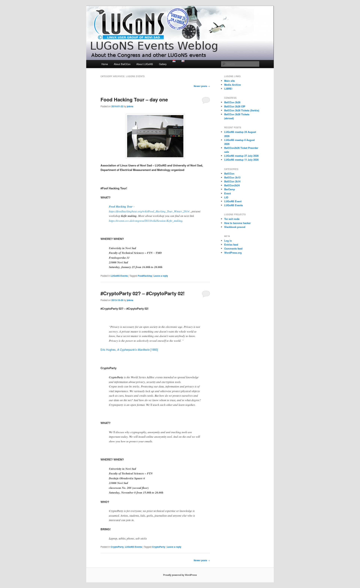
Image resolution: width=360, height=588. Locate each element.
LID (226, 197)
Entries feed (231, 244)
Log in (228, 240)
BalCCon (229, 173)
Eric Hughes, (108, 349)
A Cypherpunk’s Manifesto (133, 349)
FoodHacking (145, 275)
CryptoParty (117, 546)
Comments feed (233, 248)
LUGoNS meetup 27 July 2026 (241, 155)
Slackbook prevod (234, 227)
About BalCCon (122, 64)
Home (104, 64)
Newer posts (202, 86)
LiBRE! (228, 88)
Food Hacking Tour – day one (134, 99)
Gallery (163, 64)
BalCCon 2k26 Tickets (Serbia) (241, 110)
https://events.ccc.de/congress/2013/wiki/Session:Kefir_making (145, 220)
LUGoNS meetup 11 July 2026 (241, 159)
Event (227, 193)
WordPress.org (233, 252)
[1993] (154, 349)
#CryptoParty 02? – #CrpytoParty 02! (142, 293)
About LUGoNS (144, 64)
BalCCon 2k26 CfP (234, 106)
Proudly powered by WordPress (180, 575)
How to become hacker (237, 223)
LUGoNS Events (119, 275)
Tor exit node (231, 219)
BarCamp (229, 189)
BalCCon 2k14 (232, 181)
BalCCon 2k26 (232, 102)
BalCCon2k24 (232, 185)
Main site (229, 80)
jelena (130, 106)
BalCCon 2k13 (232, 177)
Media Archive (232, 84)
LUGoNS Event (233, 201)
